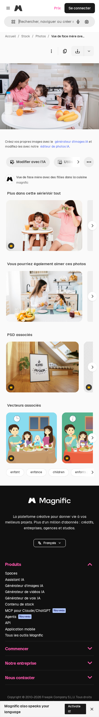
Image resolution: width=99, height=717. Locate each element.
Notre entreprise (20, 663)
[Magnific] (49, 502)
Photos (41, 36)
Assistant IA (14, 579)
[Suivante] (78, 162)
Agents (17, 616)
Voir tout (53, 193)
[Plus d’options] (51, 51)
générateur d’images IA (71, 142)
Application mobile (20, 629)
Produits (13, 564)
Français (49, 543)
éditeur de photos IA (54, 147)
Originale (33, 68)
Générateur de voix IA (22, 598)
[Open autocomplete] (11, 22)
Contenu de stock (19, 604)
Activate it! (74, 708)
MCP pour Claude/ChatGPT (35, 610)
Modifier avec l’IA (31, 162)
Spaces (11, 573)
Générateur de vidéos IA (24, 591)
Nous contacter (20, 677)
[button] (50, 543)
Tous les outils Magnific (24, 635)
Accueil (10, 36)
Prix (57, 8)
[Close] (92, 709)
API (8, 622)
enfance (36, 472)
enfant (15, 472)
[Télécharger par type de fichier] (89, 51)
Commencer (16, 648)
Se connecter (80, 8)
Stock (25, 36)
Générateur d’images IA (24, 585)
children (58, 472)
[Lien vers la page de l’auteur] (9, 180)
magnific (22, 183)
